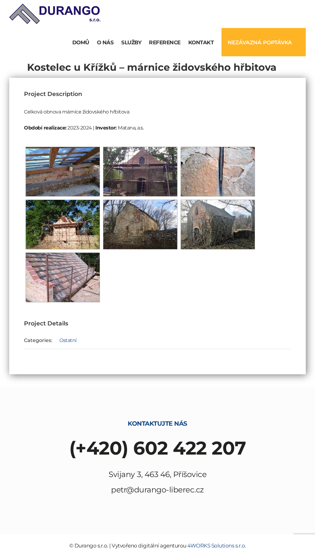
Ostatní (68, 340)
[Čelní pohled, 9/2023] (140, 171)
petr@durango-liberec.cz (157, 489)
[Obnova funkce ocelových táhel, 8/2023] (218, 171)
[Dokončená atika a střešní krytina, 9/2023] (63, 277)
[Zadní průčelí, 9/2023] (63, 224)
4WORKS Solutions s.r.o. (216, 546)
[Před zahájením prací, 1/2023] (218, 224)
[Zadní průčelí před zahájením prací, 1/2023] (140, 224)
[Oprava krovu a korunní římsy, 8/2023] (63, 171)
